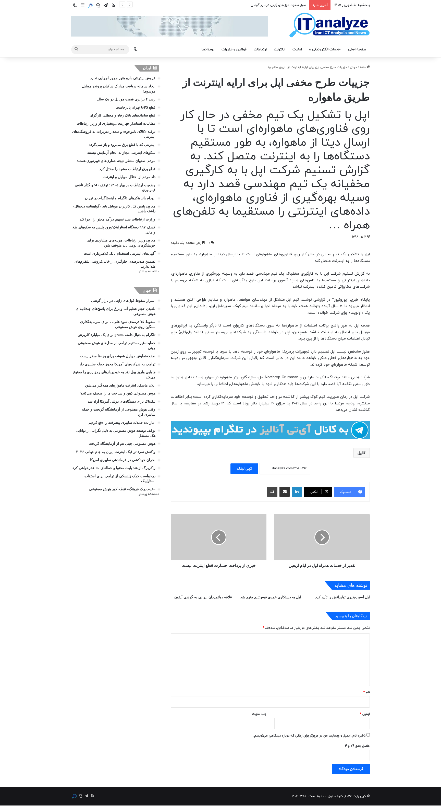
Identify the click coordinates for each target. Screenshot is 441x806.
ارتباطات (260, 49)
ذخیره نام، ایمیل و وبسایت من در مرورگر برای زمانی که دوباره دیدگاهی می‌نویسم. (309, 735)
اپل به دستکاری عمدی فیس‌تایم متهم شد (270, 597)
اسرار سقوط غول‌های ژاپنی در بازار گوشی (279, 5)
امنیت (297, 49)
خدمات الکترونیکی (326, 49)
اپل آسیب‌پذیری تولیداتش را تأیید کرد (342, 597)
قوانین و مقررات (234, 49)
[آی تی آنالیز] (329, 25)
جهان (353, 67)
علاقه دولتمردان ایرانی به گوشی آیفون (203, 597)
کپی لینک (244, 468)
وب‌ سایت (259, 714)
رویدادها (208, 49)
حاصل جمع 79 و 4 (357, 746)
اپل (360, 453)
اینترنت (279, 49)
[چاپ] (272, 492)
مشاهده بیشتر (149, 271)
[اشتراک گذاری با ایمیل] (284, 492)
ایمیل (365, 714)
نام (366, 692)
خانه (363, 67)
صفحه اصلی (357, 49)
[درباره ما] (90, 6)
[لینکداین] (297, 492)
